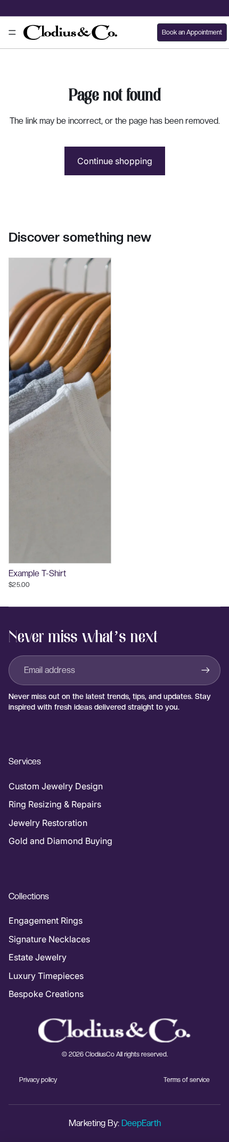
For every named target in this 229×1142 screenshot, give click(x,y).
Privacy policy (38, 1080)
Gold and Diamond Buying (60, 841)
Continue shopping (114, 161)
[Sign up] (205, 670)
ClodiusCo (99, 1054)
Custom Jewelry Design (56, 786)
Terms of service (186, 1080)
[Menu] (12, 32)
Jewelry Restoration (48, 822)
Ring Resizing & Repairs (55, 804)
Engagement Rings (46, 920)
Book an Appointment (192, 32)
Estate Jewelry (38, 957)
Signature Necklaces (49, 939)
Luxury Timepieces (46, 975)
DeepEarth (141, 1123)
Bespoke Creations (46, 993)
